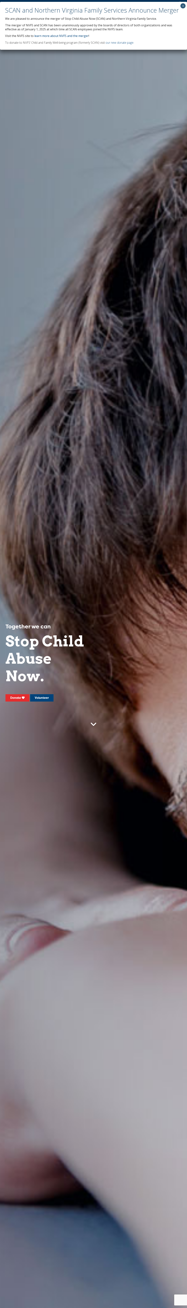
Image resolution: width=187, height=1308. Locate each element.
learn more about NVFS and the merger (61, 36)
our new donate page (119, 43)
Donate (16, 698)
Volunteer (42, 698)
